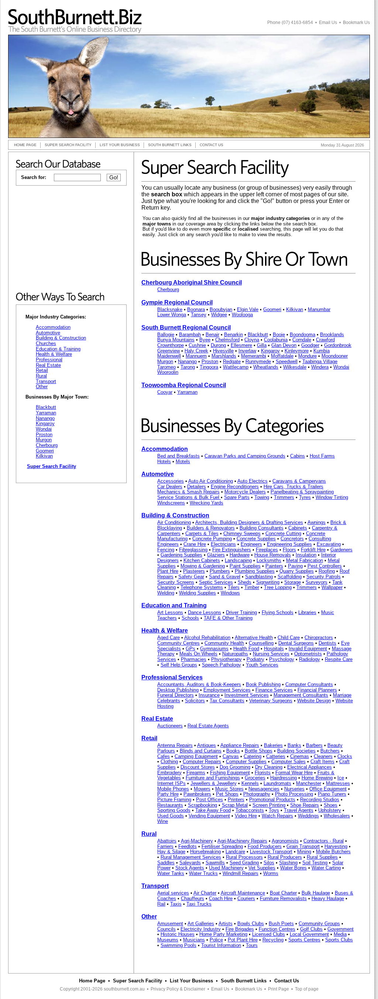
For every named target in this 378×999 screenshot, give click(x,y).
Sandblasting (259, 576)
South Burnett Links (244, 981)
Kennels (250, 783)
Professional (49, 359)
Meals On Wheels (198, 654)
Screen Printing (268, 805)
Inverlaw (247, 351)
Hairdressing (283, 778)
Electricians (223, 544)
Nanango (45, 418)
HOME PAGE (25, 145)
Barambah (190, 334)
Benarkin (233, 334)
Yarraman (46, 413)
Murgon (44, 439)
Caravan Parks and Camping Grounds (245, 456)
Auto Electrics (252, 481)
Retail (42, 370)
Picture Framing (174, 799)
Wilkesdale (294, 367)
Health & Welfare (54, 354)
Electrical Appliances (309, 767)
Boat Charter (283, 893)
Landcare (235, 851)
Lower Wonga (171, 314)
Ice (340, 778)
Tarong (188, 367)
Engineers (251, 544)
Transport (46, 381)
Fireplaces (267, 549)
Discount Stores (198, 767)
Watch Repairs (277, 816)
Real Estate (48, 365)
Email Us (328, 22)
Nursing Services (271, 654)
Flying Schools (277, 612)
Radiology (309, 659)
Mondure (307, 356)
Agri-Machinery (197, 841)
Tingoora (209, 367)
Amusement (170, 923)
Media (340, 934)
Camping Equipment (196, 756)
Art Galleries (201, 923)
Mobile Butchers (333, 851)
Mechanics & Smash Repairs (188, 492)
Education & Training (58, 349)
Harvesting (335, 846)
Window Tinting (332, 497)
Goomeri (45, 451)
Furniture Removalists (283, 898)
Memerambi (253, 356)
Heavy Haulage (328, 898)
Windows (230, 593)
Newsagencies (263, 789)
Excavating (329, 544)
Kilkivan (44, 456)
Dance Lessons (204, 612)
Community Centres (178, 643)
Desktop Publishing (178, 690)
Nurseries (294, 789)
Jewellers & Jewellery (213, 783)
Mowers (202, 789)
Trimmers (284, 497)
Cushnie (197, 345)
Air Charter (204, 893)
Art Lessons (170, 612)
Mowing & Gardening (203, 566)
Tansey (198, 314)
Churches (46, 343)
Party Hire (168, 794)
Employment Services (227, 690)
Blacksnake (169, 309)
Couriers (246, 898)
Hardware (240, 555)
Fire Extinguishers (231, 549)
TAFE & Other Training (228, 618)
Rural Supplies (322, 857)
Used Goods (170, 816)
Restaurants (170, 805)
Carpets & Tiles (202, 533)
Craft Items (322, 761)
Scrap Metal (235, 805)
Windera (320, 367)
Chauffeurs (192, 898)
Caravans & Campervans (299, 481)
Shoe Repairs (304, 805)
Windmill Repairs (240, 873)
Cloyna (251, 339)
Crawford (325, 339)
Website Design (314, 700)
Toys (274, 810)
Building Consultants (262, 528)
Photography (256, 794)
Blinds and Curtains (200, 751)
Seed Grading (244, 862)
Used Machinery (226, 868)
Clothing (169, 761)
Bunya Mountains (176, 339)
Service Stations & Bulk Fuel (189, 497)
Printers (236, 799)
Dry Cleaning (268, 767)
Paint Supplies (245, 566)
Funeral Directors (175, 695)
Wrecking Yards (206, 503)
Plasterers (194, 571)
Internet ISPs (171, 783)
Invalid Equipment (308, 648)
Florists (263, 772)
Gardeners (341, 549)
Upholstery (329, 810)
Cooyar (164, 392)
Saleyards (190, 862)
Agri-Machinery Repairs (242, 841)
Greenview (168, 351)
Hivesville (223, 351)
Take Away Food (213, 810)
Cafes (163, 756)
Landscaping (238, 560)
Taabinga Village (319, 361)
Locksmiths (269, 560)
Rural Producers (285, 857)
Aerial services (173, 893)
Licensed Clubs (268, 934)
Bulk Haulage (316, 893)
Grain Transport (303, 846)
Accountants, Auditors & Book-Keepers (199, 684)
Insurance (209, 695)
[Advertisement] (71, 239)
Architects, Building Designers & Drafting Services (249, 522)
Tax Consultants (227, 700)
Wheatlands (265, 367)
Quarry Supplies (296, 571)
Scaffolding (290, 576)
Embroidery (169, 772)
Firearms (195, 772)
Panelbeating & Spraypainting (302, 492)
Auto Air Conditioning (210, 481)
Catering (252, 756)
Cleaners (323, 756)
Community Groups (319, 923)
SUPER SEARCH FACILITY (68, 145)
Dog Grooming (235, 767)
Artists (226, 923)
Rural (41, 376)
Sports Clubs (339, 940)
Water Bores (293, 868)
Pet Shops (227, 794)
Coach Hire (221, 898)
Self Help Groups (179, 665)
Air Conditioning (174, 522)
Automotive (48, 332)
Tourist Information (221, 945)
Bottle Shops (258, 751)
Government (340, 929)
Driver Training (241, 612)
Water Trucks (203, 873)
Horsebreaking (205, 851)
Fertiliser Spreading (222, 846)
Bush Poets (281, 923)
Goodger (310, 345)
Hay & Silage (171, 851)
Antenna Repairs (175, 745)
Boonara (196, 309)
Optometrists (308, 654)
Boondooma (302, 334)
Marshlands (224, 356)
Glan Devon (283, 345)
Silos (269, 862)
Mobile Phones (173, 789)
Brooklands (332, 334)
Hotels (164, 461)
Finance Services (274, 690)
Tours (252, 945)
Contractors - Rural (323, 841)
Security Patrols (323, 576)
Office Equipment (328, 789)
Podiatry (255, 659)
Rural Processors (244, 857)
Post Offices (209, 799)
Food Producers (265, 846)
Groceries (255, 778)
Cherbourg (47, 445)
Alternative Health (254, 637)
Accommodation (53, 327)
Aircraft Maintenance (243, 893)
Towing (261, 497)
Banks (294, 745)
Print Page (278, 989)
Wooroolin (167, 372)
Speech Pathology (221, 665)
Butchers (330, 751)
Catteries (275, 756)
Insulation (306, 555)
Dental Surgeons (296, 643)
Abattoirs (166, 841)
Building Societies (296, 751)
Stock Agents (189, 868)
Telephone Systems (202, 587)
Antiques (206, 745)
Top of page (307, 989)
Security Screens (175, 582)
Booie (279, 334)
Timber (251, 587)
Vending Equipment (209, 816)
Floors (289, 549)
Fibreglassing (193, 549)
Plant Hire (167, 571)
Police (216, 940)
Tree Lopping (278, 587)
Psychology (281, 659)
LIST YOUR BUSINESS (120, 145)
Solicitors (195, 700)
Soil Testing (314, 862)
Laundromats (277, 783)
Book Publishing (263, 684)
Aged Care (168, 637)
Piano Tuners (332, 794)
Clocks (344, 756)
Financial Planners (317, 690)
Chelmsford (227, 339)
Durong (218, 345)
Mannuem (196, 356)
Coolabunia (276, 339)
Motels (183, 461)
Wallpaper (332, 587)
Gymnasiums (214, 648)
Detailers (196, 486)
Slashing (288, 862)
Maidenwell (169, 356)
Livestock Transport (271, 851)
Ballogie (165, 334)
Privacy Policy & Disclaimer (178, 989)
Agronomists (285, 841)
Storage (292, 582)
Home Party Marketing (223, 934)
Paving (295, 566)
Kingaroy (45, 423)
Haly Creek (196, 351)
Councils (166, 929)
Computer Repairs (202, 761)
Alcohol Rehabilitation (207, 637)
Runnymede (258, 361)
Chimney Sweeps (242, 533)
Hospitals (274, 648)
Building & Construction (61, 338)
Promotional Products (272, 799)
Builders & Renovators (211, 528)
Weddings (308, 816)
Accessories (170, 481)
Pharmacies (193, 659)
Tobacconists (250, 810)
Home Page (92, 981)
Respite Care (339, 659)
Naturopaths (235, 654)
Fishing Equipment (230, 772)
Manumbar (319, 309)
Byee (204, 339)
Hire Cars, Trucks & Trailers (293, 486)
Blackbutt (46, 407)
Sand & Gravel (224, 576)
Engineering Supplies (289, 544)
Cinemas (299, 756)
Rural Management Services (191, 857)
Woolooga (242, 314)
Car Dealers (169, 486)
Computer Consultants (309, 684)
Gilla (262, 345)
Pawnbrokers (197, 794)
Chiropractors (319, 637)
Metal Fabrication (304, 560)
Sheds (244, 582)
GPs (190, 648)
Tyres (305, 497)
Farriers (165, 846)
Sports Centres (304, 940)
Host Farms (322, 456)
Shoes (330, 805)
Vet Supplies (261, 868)
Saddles (166, 862)
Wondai (44, 429)
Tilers (234, 587)
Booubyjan (221, 309)
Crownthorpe (170, 345)
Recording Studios (319, 799)
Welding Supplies (197, 593)
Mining (304, 851)
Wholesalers (337, 816)
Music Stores (229, 789)
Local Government (309, 934)
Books (233, 751)
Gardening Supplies (181, 555)
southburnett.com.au (124, 989)
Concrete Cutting (283, 533)
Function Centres (277, 929)
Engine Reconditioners (235, 486)
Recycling (273, 940)
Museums (167, 940)
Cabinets (297, 528)
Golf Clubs (311, 929)
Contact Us (286, 981)
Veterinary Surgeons (270, 700)
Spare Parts (237, 497)
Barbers (314, 745)
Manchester (308, 783)
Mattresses (338, 783)
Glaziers (216, 555)
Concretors (292, 538)
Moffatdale (282, 356)
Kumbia (321, 351)
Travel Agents (298, 810)
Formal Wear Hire (294, 772)
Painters (274, 566)
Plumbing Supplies (255, 571)
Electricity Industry (201, 929)
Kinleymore (297, 351)
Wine (162, 821)
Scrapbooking (202, 805)
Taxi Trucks (199, 904)
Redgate (232, 361)
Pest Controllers (324, 566)
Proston (44, 434)
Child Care (289, 637)
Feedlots (187, 846)
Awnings (316, 522)
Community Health (224, 643)
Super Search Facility (137, 981)
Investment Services (246, 695)
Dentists (327, 643)
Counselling (261, 643)
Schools (190, 618)
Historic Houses (178, 934)
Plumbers (220, 571)
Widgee (219, 314)
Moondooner (335, 356)
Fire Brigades (240, 929)
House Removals (272, 555)
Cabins (297, 456)
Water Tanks (170, 873)
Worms (270, 873)
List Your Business (191, 981)
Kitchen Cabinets (201, 560)
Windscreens (171, 503)
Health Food (246, 648)
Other (42, 386)
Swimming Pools (178, 945)
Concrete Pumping (212, 538)
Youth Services (262, 665)
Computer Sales (288, 761)
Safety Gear (191, 576)
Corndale (301, 339)
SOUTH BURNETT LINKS (170, 145)
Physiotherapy (226, 659)
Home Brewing (317, 778)
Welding (165, 593)
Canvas (231, 756)
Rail (161, 904)
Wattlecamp (235, 367)
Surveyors (316, 582)
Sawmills (215, 862)
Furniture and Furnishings (213, 778)
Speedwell (287, 361)
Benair (212, 334)
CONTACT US (211, 145)
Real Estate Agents (208, 725)
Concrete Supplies (256, 538)
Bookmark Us (356, 22)
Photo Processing (294, 794)
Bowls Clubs (250, 923)
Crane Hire (194, 544)
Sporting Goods (173, 810)
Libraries (307, 612)
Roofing (327, 571)
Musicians (194, 940)
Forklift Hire (313, 549)
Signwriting (267, 582)
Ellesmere (241, 345)
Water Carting (326, 868)
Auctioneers (170, 725)
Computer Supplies (246, 761)
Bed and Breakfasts (178, 456)
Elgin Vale (247, 309)
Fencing (165, 549)
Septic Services (216, 582)
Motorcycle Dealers (245, 492)
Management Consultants (301, 695)
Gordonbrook (337, 345)
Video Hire (246, 816)
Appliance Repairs (239, 745)
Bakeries (273, 745)
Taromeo (166, 367)
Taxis (176, 904)
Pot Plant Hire (243, 940)
